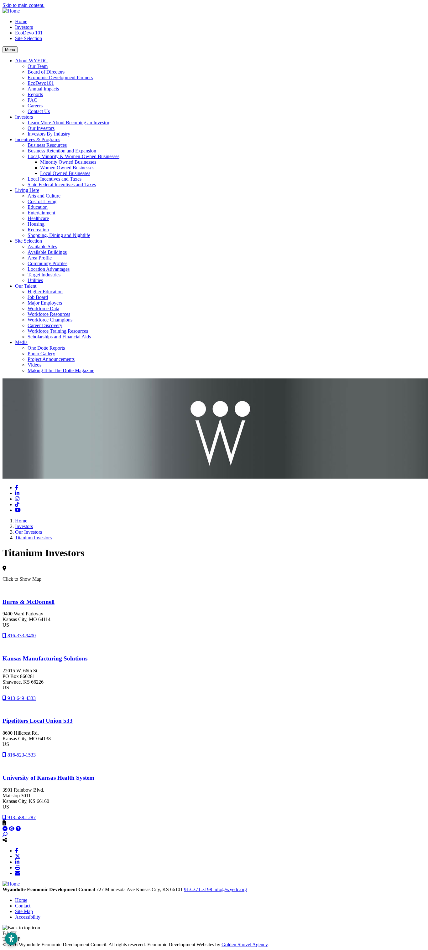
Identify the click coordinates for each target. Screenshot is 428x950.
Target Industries (44, 274)
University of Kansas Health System (48, 777)
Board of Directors (46, 71)
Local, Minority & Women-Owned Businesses (73, 156)
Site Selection (28, 38)
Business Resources (47, 145)
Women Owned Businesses (67, 167)
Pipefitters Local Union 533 (38, 720)
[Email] (17, 873)
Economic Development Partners (60, 77)
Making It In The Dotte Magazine (61, 370)
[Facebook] (16, 850)
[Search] (5, 834)
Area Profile (40, 257)
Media (21, 342)
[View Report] (12, 828)
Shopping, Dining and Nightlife (59, 235)
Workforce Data (43, 308)
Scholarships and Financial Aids (59, 336)
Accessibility (27, 917)
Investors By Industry (49, 133)
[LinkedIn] (17, 861)
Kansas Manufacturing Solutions (45, 658)
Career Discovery (45, 325)
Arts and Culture (44, 195)
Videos (34, 364)
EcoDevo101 (41, 83)
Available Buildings (47, 252)
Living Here (27, 190)
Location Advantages (49, 269)
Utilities (35, 280)
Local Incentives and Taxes (54, 179)
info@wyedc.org (230, 889)
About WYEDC (31, 60)
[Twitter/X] (17, 856)
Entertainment (41, 212)
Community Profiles (47, 263)
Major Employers (45, 303)
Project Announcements (51, 359)
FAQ (33, 100)
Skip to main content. (23, 5)
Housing (36, 224)
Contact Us (39, 111)
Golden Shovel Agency (245, 944)
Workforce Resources (49, 314)
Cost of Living (42, 201)
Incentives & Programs (37, 139)
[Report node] (4, 822)
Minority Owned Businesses (68, 162)
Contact (22, 905)
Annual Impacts (43, 88)
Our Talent (25, 286)
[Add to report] (6, 828)
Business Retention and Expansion (62, 150)
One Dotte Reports (46, 348)
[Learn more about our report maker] (18, 828)
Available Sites (42, 246)
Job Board (38, 297)
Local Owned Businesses (65, 173)
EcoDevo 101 (29, 32)
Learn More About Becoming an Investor (68, 122)
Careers (35, 105)
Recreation (38, 229)
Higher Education (45, 291)
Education (38, 207)
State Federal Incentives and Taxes (62, 184)
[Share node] (5, 839)
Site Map (24, 911)
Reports (35, 94)
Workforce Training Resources (58, 331)
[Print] (17, 867)
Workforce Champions (50, 319)
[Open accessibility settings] (11, 938)
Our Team (38, 66)
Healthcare (38, 218)
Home (21, 21)
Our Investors (41, 128)
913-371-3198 (198, 889)
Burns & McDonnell (29, 601)
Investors (24, 27)
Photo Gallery (41, 353)
